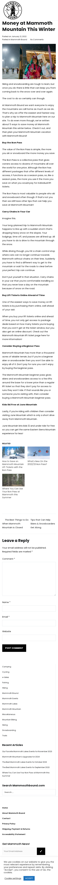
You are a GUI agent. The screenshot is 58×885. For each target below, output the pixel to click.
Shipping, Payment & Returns (16, 829)
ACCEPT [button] (29, 878)
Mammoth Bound (19, 39)
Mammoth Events (10, 698)
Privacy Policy (8, 823)
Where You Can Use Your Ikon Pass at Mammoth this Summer (12, 493)
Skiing (5, 725)
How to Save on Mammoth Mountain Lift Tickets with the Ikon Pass (13, 466)
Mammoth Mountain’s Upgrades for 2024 (21, 756)
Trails (4, 735)
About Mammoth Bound (13, 813)
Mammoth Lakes (9, 703)
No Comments (37, 39)
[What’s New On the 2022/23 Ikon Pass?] (39, 453)
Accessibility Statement (13, 834)
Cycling (5, 672)
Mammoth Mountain (11, 709)
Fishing (5, 682)
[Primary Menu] (52, 10)
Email (6, 616)
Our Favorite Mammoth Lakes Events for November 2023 (27, 751)
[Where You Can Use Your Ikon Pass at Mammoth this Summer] (13, 480)
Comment (8, 558)
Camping (6, 666)
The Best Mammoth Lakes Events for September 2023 (26, 767)
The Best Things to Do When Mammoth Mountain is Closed (15, 523)
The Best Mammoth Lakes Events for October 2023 (24, 762)
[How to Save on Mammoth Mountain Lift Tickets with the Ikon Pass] (13, 453)
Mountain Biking (9, 719)
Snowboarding (9, 730)
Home (5, 808)
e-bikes (5, 677)
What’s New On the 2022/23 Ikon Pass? (37, 463)
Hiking (5, 688)
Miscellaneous (8, 714)
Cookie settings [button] (12, 878)
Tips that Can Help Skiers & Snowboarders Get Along (42, 523)
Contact (6, 818)
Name (6, 602)
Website (6, 631)
